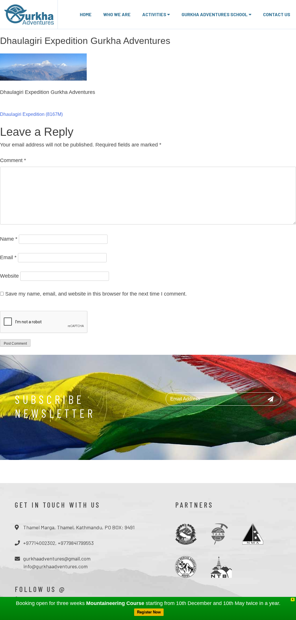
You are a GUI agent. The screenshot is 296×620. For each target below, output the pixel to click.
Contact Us (276, 14)
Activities (154, 14)
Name (8, 239)
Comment (13, 160)
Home (86, 14)
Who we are (117, 14)
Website (9, 276)
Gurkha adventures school (215, 14)
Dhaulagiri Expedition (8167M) (31, 114)
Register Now (149, 612)
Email (8, 257)
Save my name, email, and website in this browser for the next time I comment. (96, 294)
